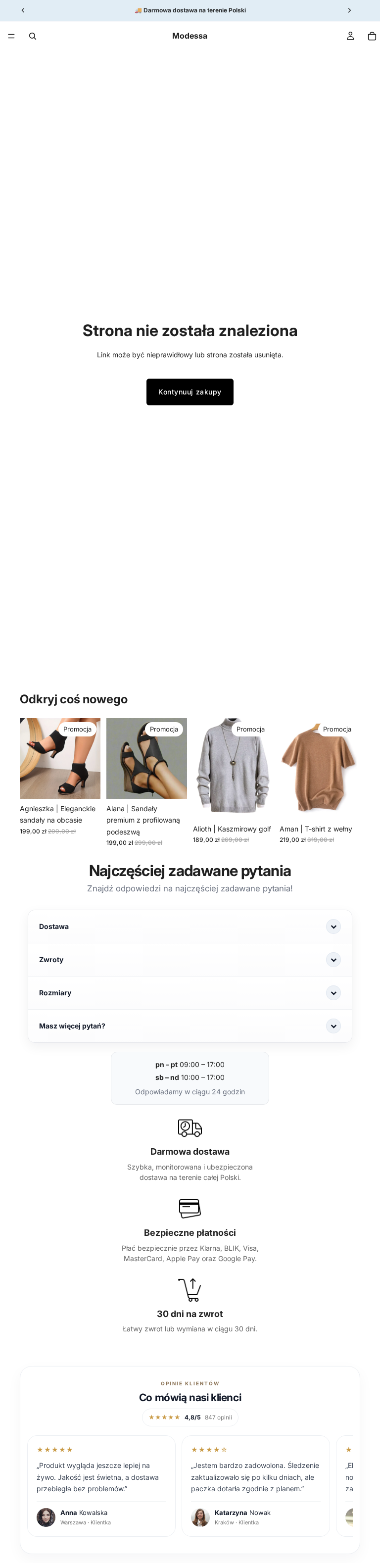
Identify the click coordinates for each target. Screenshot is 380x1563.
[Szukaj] (33, 36)
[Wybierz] (85, 784)
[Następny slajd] (89, 759)
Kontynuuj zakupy (190, 392)
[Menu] (11, 36)
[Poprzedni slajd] (31, 759)
